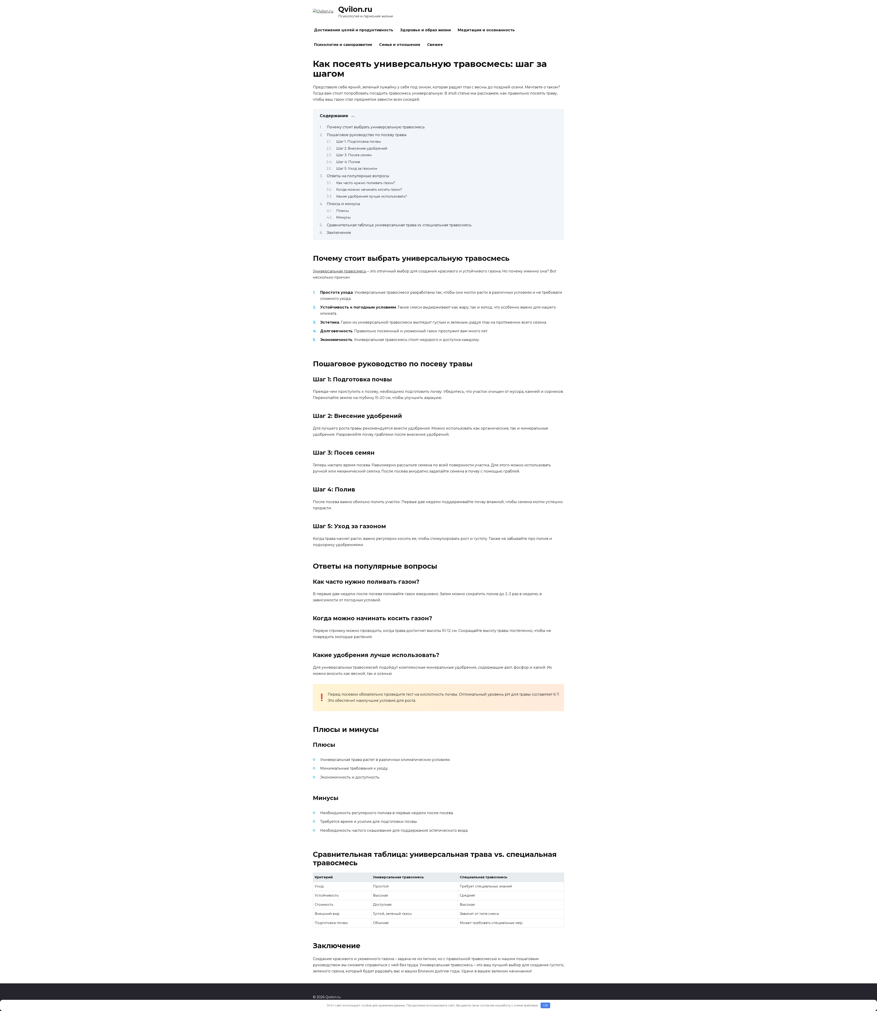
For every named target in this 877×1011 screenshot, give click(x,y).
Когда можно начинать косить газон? (369, 189)
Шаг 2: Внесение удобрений (361, 148)
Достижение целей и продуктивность (353, 30)
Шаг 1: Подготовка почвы (358, 142)
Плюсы (342, 211)
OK (545, 1005)
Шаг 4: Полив (348, 162)
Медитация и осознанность (486, 30)
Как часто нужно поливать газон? (365, 183)
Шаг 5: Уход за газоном (356, 168)
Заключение (339, 232)
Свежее (435, 44)
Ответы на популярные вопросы (358, 176)
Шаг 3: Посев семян (354, 155)
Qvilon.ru (355, 9)
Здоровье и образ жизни (425, 30)
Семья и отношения (399, 44)
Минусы (343, 217)
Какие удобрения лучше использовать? (371, 196)
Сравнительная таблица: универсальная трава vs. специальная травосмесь (399, 225)
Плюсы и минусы (343, 204)
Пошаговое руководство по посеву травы (367, 135)
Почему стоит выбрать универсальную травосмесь (376, 127)
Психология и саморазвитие (343, 44)
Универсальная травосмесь (339, 271)
